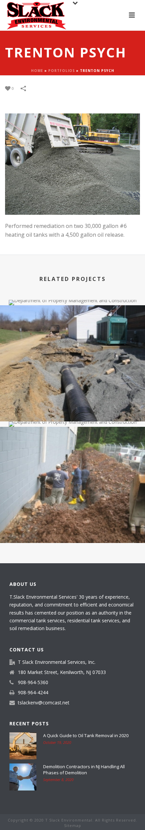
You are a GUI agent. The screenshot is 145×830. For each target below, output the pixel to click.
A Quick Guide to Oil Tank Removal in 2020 (85, 735)
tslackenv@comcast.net (43, 703)
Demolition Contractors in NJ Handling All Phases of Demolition (84, 769)
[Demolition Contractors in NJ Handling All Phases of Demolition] (22, 776)
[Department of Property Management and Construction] (72, 333)
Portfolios (61, 70)
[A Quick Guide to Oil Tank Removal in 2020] (22, 745)
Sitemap (72, 825)
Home (37, 70)
